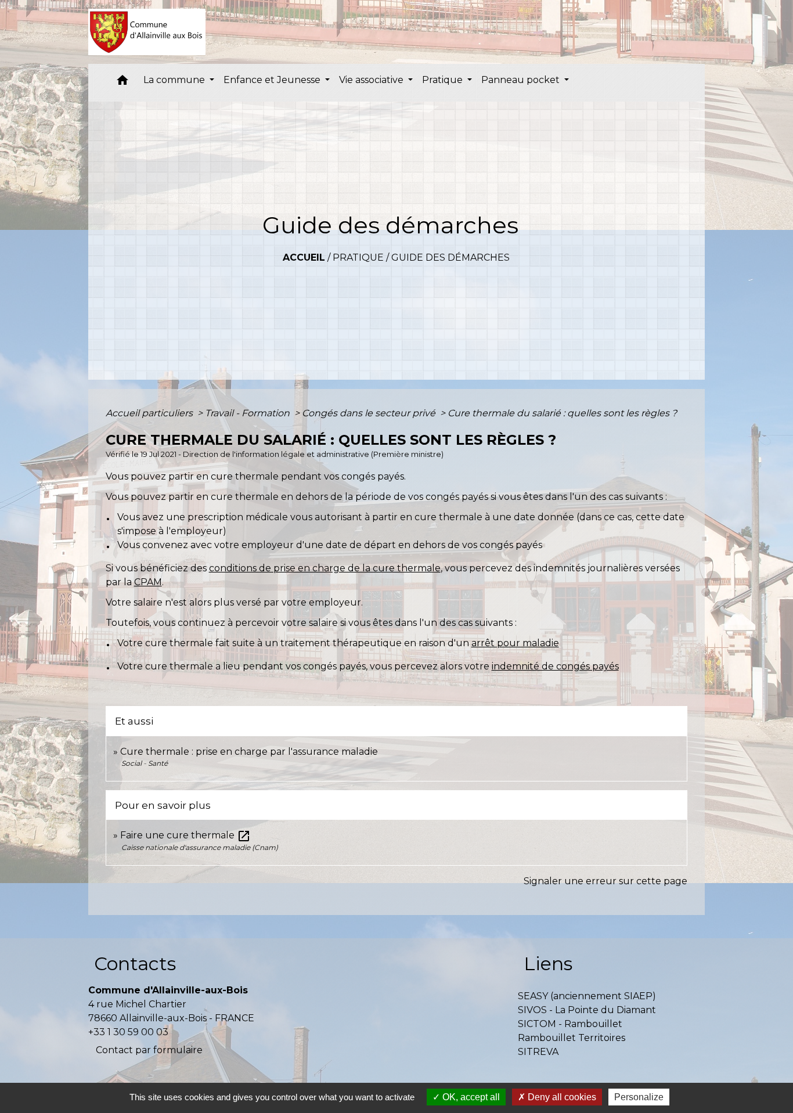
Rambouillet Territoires (571, 1037)
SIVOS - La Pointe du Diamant (587, 1009)
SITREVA (538, 1051)
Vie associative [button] (372, 79)
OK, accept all (470, 1097)
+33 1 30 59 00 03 (128, 1032)
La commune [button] (175, 79)
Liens (548, 963)
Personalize (639, 1097)
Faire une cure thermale (185, 835)
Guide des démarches (450, 257)
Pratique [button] (443, 79)
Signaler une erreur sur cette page (605, 881)
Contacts (135, 963)
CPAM (148, 582)
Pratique (358, 257)
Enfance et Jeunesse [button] (273, 79)
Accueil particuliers (150, 413)
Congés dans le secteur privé (370, 413)
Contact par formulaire (149, 1050)
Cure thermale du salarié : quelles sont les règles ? (562, 413)
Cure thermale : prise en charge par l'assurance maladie (249, 751)
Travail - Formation (248, 413)
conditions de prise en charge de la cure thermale (325, 568)
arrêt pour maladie (515, 643)
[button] (122, 83)
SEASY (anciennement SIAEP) (587, 996)
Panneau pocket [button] (521, 79)
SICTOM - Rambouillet (570, 1023)
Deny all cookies (560, 1097)
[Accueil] (147, 32)
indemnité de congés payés (555, 666)
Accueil (304, 257)
